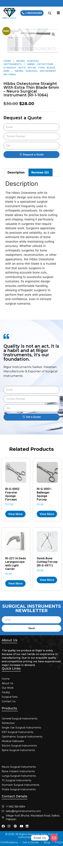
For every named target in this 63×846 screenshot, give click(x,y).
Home (7, 60)
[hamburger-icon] (58, 13)
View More (15, 514)
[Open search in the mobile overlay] (49, 13)
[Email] (54, 838)
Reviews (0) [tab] (40, 172)
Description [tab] (16, 172)
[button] (53, 34)
